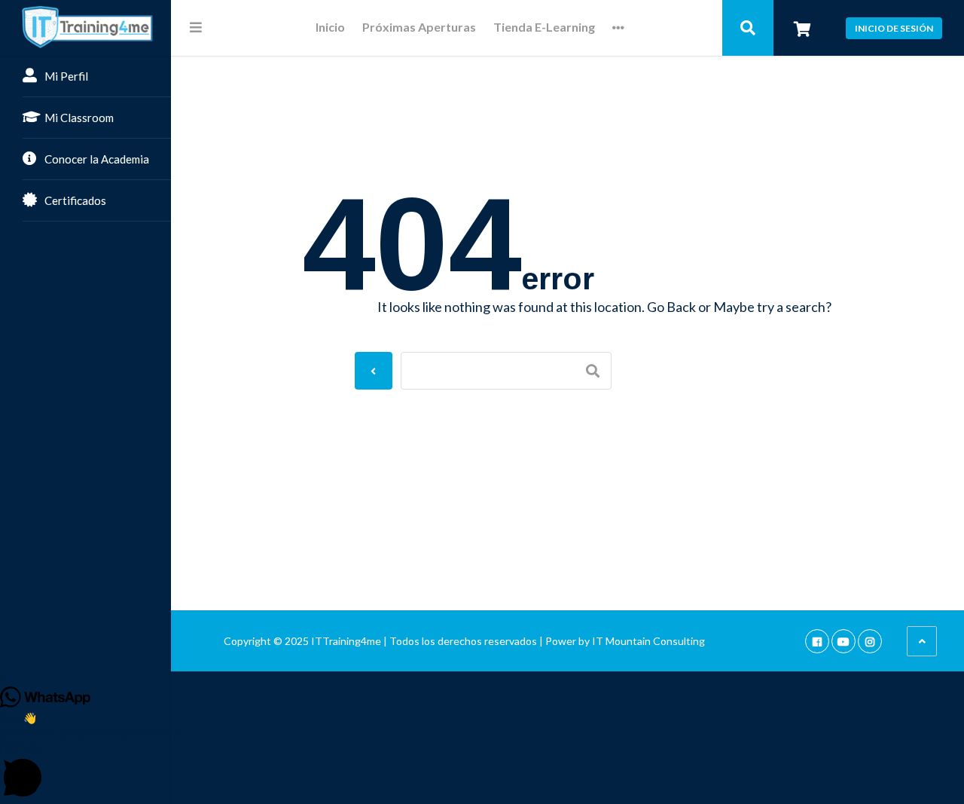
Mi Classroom (79, 117)
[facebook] (817, 640)
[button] (482, 771)
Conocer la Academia (96, 159)
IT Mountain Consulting (648, 640)
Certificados (75, 200)
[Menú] (196, 27)
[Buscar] (747, 28)
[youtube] (843, 640)
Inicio (330, 27)
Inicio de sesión (894, 28)
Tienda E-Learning (544, 27)
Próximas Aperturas (419, 27)
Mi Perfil (66, 76)
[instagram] (870, 640)
